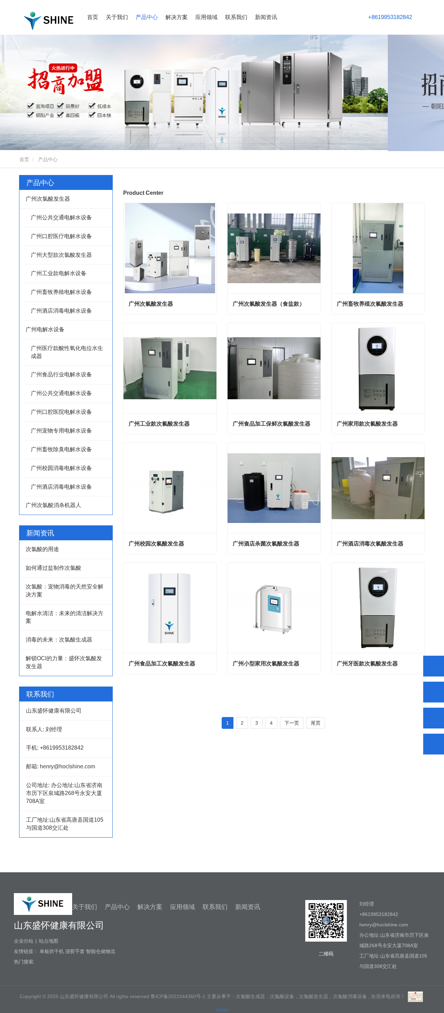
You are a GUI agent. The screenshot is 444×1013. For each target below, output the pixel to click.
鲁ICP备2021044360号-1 (178, 996)
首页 (92, 17)
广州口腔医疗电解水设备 (61, 236)
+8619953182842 (390, 17)
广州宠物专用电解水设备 (61, 431)
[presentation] (35, 92)
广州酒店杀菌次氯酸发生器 (266, 544)
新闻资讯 (247, 906)
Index (222, 1009)
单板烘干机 (52, 951)
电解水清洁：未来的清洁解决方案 (64, 617)
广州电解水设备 (45, 329)
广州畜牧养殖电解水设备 (61, 292)
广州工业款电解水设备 (58, 273)
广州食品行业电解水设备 (61, 374)
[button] (218, 140)
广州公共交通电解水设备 (61, 217)
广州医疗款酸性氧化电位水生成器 (67, 352)
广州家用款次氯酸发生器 (367, 424)
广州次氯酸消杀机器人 (53, 505)
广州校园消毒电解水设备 (61, 468)
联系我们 (236, 17)
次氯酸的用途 (42, 549)
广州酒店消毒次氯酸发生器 (370, 544)
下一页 (291, 723)
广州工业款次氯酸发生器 (159, 424)
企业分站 (23, 941)
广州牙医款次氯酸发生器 (367, 663)
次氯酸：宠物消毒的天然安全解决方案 (64, 590)
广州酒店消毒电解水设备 (61, 311)
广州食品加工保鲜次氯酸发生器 (271, 424)
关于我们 (84, 906)
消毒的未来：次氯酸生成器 (59, 640)
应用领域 (182, 906)
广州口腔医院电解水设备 (61, 412)
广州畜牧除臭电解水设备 (61, 449)
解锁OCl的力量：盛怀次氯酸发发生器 (64, 662)
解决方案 (149, 906)
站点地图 (48, 941)
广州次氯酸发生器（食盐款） (269, 304)
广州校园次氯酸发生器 (156, 544)
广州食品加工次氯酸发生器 (162, 663)
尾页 (316, 723)
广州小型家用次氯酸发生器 (266, 663)
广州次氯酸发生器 (48, 199)
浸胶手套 (75, 951)
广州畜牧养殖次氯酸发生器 (370, 304)
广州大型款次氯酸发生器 (61, 255)
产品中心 (40, 182)
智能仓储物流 (100, 951)
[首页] (48, 20)
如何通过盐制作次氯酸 (53, 568)
